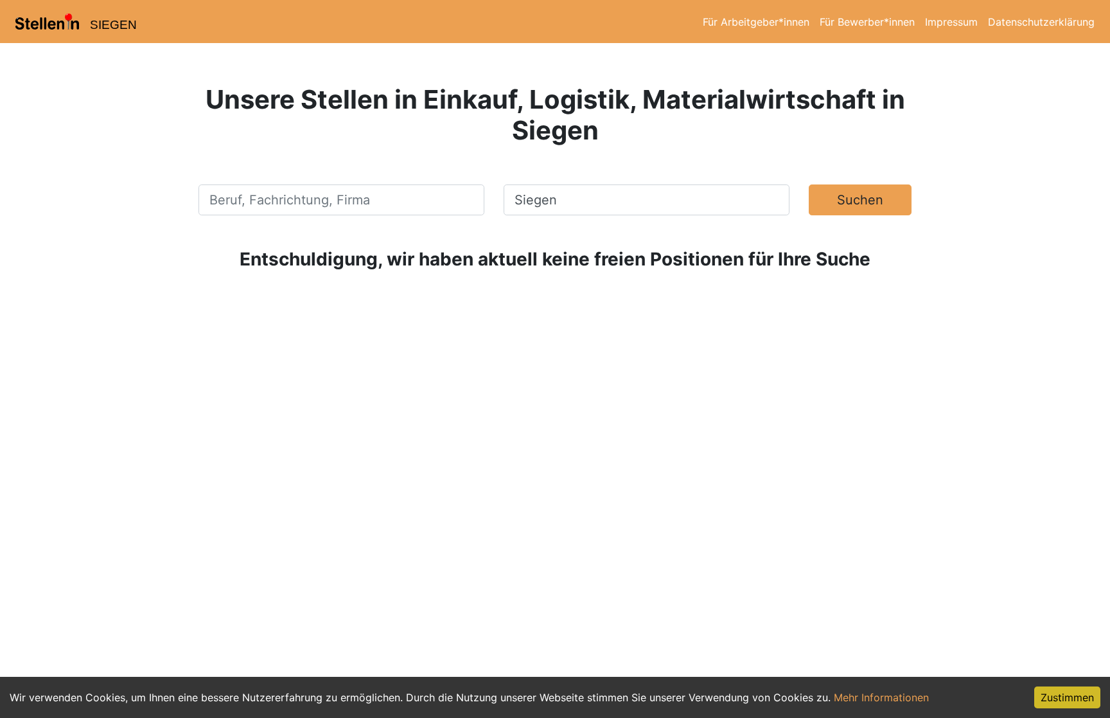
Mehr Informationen (881, 697)
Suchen (860, 200)
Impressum (951, 21)
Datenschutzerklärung (1041, 21)
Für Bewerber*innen (867, 21)
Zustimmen (1067, 697)
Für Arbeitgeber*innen (756, 21)
